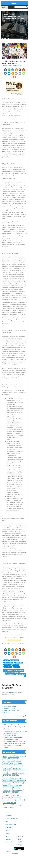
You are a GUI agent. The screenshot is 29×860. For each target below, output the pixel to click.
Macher (5, 773)
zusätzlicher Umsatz (8, 807)
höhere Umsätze (19, 662)
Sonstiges (6, 712)
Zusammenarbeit (7, 805)
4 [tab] (6, 38)
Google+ (20, 845)
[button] (5, 69)
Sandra (10, 65)
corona (4, 758)
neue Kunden (6, 778)
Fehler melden (9, 842)
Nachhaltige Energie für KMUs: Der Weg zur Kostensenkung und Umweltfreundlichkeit (15, 733)
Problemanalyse (7, 783)
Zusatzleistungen (17, 805)
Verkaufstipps (6, 797)
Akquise (6, 660)
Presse (7, 830)
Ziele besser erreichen (9, 800)
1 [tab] (2, 38)
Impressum (8, 815)
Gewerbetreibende (10, 824)
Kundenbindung (17, 768)
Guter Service (18, 763)
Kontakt (7, 836)
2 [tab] (4, 38)
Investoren (8, 827)
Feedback (5, 763)
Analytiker (11, 756)
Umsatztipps (17, 666)
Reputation (5, 785)
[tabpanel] (14, 24)
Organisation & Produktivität (11, 710)
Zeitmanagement (16, 797)
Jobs (6, 813)
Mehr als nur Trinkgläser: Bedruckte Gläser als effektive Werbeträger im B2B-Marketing (15, 727)
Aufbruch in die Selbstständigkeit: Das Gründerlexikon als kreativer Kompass (13, 17)
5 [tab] (8, 38)
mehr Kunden (7, 664)
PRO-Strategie (21, 780)
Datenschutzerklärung (11, 818)
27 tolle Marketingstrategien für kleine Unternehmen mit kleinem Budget (13, 671)
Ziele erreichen (20, 800)
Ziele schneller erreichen (9, 802)
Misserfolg (15, 775)
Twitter (19, 839)
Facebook (20, 836)
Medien (7, 833)
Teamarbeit (16, 788)
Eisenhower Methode (8, 761)
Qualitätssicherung (18, 783)
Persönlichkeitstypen (16, 778)
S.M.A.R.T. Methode (15, 785)
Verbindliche (6, 795)
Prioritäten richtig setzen (9, 780)
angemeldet (12, 692)
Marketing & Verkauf (17, 65)
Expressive (19, 761)
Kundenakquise (7, 768)
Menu (3, 7)
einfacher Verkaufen (8, 662)
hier (7, 631)
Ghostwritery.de (20, 94)
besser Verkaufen (14, 660)
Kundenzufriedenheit (19, 771)
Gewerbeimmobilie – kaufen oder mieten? (15, 674)
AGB (6, 821)
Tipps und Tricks (8, 666)
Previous (24, 38)
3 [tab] (5, 38)
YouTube (20, 842)
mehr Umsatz (16, 664)
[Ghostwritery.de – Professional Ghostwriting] (14, 87)
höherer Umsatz (7, 766)
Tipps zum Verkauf (18, 790)
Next (27, 38)
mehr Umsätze (7, 775)
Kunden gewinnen (7, 771)
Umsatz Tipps (6, 792)
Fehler (11, 763)
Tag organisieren (7, 788)
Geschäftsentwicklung (10, 706)
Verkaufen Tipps (15, 795)
